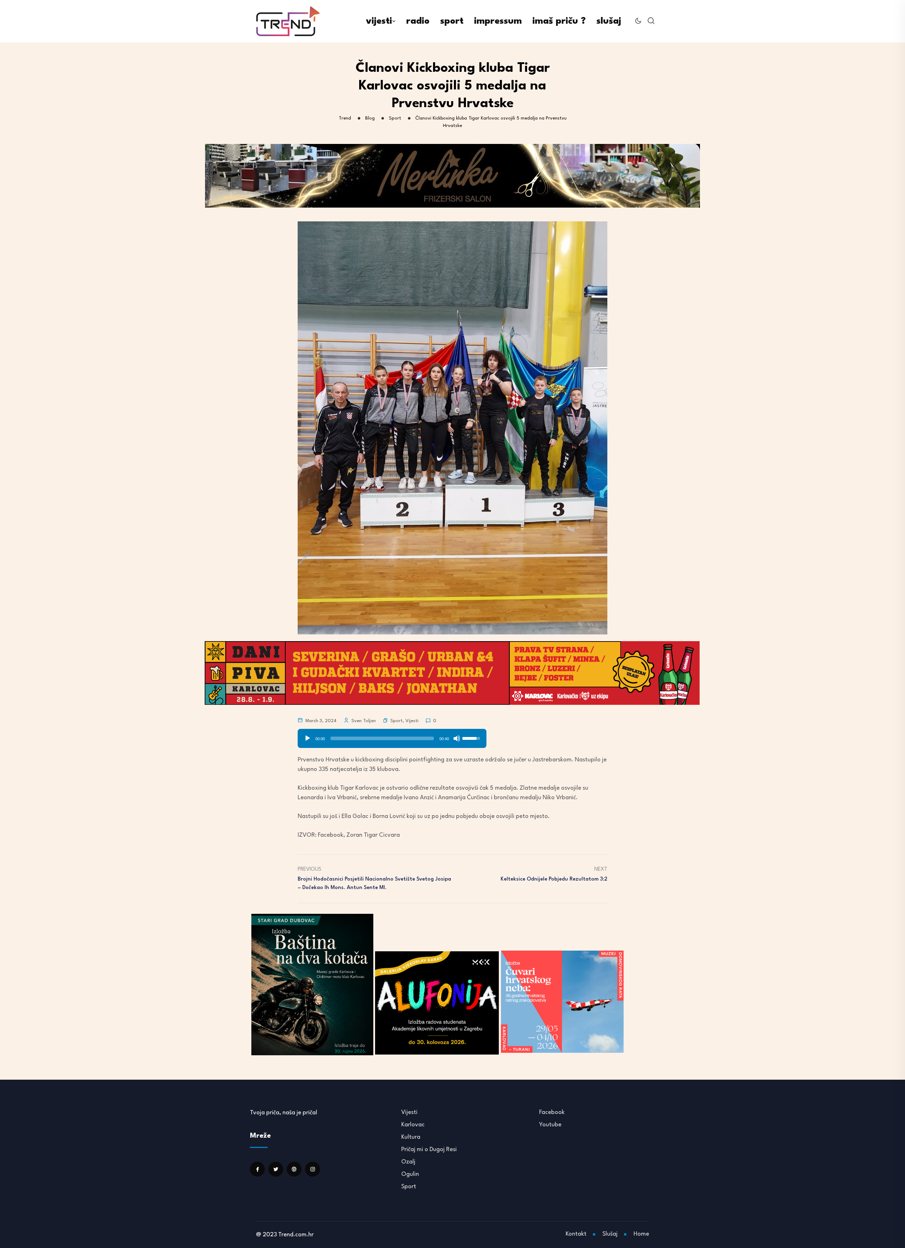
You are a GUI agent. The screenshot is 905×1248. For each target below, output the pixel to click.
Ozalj (408, 1162)
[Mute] (456, 738)
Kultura (410, 1137)
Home (641, 1234)
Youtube (550, 1125)
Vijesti (412, 721)
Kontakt (576, 1234)
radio (418, 21)
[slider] (382, 738)
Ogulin (410, 1174)
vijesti (379, 21)
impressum (498, 21)
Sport (396, 721)
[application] (392, 736)
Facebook (552, 1112)
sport (451, 21)
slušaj (608, 21)
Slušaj (610, 1234)
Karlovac (413, 1125)
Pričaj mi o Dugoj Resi (429, 1150)
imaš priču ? (559, 21)
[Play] (307, 738)
